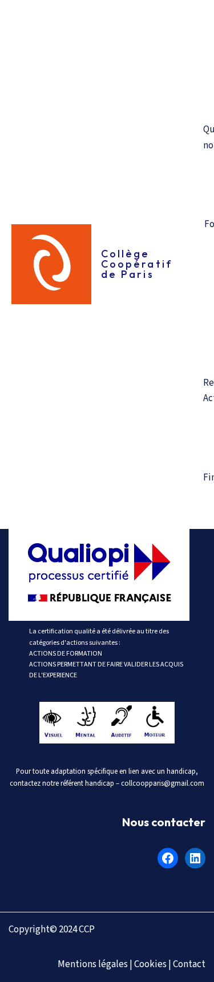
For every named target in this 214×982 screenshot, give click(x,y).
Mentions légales (93, 964)
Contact (189, 964)
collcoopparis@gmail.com (162, 783)
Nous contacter (163, 822)
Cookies (150, 964)
